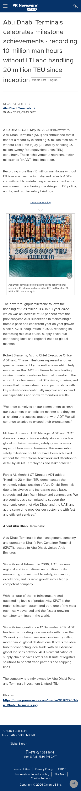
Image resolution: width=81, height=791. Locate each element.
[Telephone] (75, 6)
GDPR (62, 769)
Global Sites (18, 743)
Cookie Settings (41, 778)
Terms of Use (21, 769)
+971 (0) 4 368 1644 (14, 731)
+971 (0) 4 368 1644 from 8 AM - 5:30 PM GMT (40, 754)
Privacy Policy (44, 769)
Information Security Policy (32, 774)
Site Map (59, 774)
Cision (48, 785)
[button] (40, 245)
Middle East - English (45, 79)
